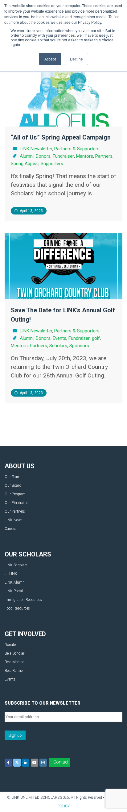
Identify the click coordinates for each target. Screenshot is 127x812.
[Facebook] (8, 763)
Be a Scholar (14, 653)
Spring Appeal (25, 163)
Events (59, 338)
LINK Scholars (16, 565)
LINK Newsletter (36, 149)
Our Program (15, 494)
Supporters (52, 163)
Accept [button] (50, 58)
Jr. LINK (11, 574)
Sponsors (79, 345)
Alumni (27, 156)
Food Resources (17, 608)
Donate (10, 645)
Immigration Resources (23, 600)
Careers (10, 529)
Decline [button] (76, 58)
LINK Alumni (15, 582)
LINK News (14, 520)
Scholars (58, 345)
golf (96, 338)
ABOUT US (20, 466)
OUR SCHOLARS (28, 554)
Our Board (13, 485)
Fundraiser (63, 156)
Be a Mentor (14, 662)
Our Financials (16, 503)
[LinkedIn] (25, 763)
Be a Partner (14, 670)
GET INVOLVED (25, 634)
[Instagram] (43, 763)
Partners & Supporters (77, 149)
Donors (43, 156)
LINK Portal (14, 591)
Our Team (12, 477)
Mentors (84, 156)
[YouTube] (34, 763)
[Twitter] (17, 763)
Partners (104, 156)
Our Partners (15, 511)
